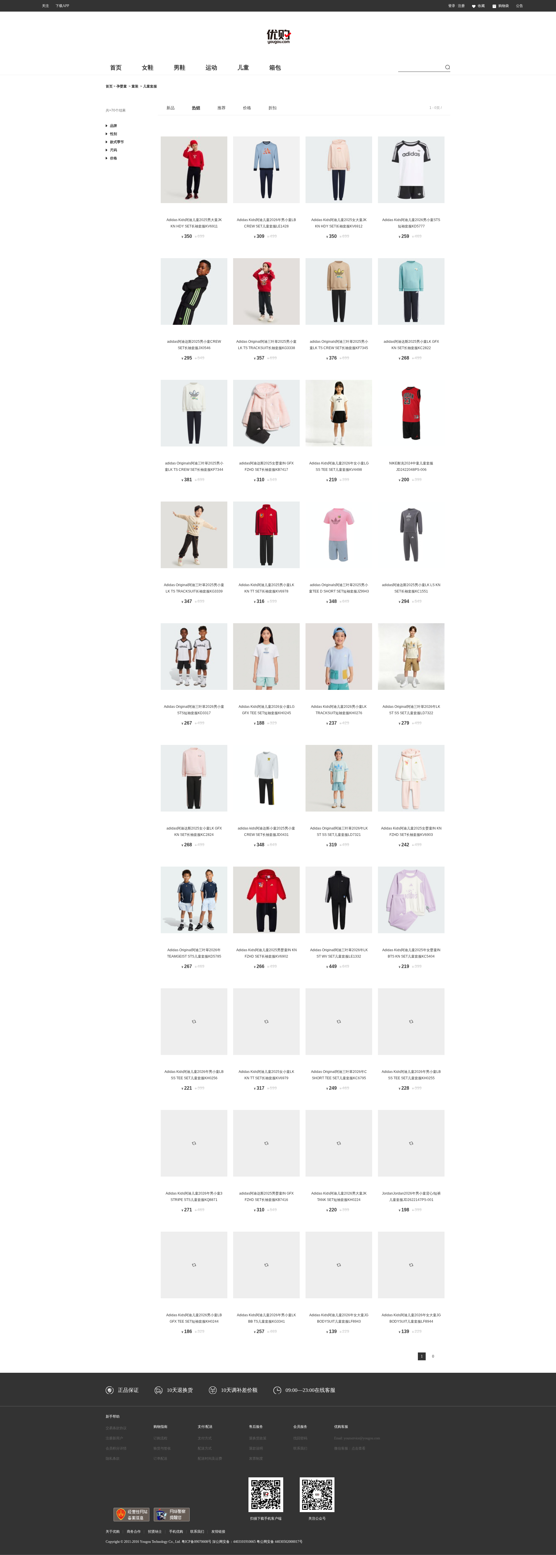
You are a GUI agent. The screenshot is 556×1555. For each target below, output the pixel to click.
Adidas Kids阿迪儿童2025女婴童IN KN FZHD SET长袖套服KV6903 (411, 831)
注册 (461, 6)
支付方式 (205, 1438)
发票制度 (256, 1458)
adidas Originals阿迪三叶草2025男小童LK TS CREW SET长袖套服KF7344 (194, 466)
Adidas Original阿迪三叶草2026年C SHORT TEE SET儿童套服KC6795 (339, 1075)
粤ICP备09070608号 (196, 1542)
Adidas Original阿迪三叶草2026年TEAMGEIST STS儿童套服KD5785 (194, 953)
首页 (116, 67)
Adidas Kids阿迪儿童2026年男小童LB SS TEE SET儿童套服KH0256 (194, 1075)
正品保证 (128, 1390)
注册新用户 (114, 1438)
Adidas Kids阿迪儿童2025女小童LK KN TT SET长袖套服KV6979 (266, 1075)
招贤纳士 (155, 1532)
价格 (247, 107)
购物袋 (503, 6)
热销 (196, 107)
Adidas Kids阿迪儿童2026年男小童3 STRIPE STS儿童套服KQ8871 (194, 1196)
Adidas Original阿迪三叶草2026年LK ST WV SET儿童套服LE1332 (339, 953)
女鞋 (147, 67)
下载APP (62, 6)
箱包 (275, 67)
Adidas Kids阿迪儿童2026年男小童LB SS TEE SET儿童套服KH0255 (411, 1075)
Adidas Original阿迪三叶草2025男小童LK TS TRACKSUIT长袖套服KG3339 (194, 588)
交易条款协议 (116, 1428)
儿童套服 (150, 86)
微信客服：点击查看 (349, 1448)
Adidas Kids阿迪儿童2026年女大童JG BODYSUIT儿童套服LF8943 (338, 1318)
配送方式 (205, 1448)
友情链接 (218, 1532)
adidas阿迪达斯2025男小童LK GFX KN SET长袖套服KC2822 (411, 345)
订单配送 (160, 1458)
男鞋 (179, 67)
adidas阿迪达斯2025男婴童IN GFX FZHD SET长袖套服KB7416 (266, 1196)
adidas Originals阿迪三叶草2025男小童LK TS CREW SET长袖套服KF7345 (339, 345)
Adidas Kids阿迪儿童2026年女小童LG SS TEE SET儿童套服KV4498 (339, 466)
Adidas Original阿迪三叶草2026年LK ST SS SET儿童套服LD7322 (411, 710)
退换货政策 (257, 1438)
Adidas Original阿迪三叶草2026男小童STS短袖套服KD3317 (194, 710)
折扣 (272, 107)
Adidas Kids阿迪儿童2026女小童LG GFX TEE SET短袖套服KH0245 (267, 710)
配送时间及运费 (210, 1458)
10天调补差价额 (239, 1390)
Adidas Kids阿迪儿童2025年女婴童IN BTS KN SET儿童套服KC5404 (411, 953)
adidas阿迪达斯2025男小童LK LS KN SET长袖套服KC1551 (411, 588)
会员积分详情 (116, 1448)
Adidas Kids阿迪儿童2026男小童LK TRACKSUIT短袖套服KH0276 (339, 710)
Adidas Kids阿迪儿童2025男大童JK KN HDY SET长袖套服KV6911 (194, 223)
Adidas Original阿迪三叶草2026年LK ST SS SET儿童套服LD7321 (339, 831)
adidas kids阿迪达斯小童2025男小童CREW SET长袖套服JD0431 (266, 831)
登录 (451, 6)
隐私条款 (113, 1458)
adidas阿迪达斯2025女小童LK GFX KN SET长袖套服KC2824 (194, 831)
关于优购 (113, 1532)
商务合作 (134, 1532)
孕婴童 (121, 86)
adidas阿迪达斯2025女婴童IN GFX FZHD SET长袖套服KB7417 (266, 466)
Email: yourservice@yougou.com (357, 1438)
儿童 (243, 67)
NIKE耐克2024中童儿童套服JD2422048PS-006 (411, 466)
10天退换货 (180, 1390)
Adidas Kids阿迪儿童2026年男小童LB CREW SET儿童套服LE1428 (266, 223)
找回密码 (300, 1438)
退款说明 (256, 1448)
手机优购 (176, 1532)
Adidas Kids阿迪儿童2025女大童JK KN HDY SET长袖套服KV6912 (339, 223)
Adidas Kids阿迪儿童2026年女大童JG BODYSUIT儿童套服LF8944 (411, 1318)
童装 (134, 86)
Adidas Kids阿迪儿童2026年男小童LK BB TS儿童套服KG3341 (266, 1318)
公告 (519, 6)
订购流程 (160, 1438)
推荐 (221, 107)
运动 (211, 67)
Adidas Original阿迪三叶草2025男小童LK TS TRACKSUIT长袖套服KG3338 (266, 345)
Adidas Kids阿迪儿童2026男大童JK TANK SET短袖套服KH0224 (339, 1196)
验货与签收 (162, 1448)
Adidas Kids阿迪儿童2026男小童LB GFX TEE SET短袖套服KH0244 (194, 1318)
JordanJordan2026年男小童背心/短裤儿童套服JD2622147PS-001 (411, 1196)
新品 (171, 107)
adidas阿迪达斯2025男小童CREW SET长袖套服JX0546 (194, 345)
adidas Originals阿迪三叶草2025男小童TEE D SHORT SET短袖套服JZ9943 (339, 588)
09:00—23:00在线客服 (310, 1390)
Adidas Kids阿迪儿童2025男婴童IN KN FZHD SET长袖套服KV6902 (266, 953)
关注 (45, 6)
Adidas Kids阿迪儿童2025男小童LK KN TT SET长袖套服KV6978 (266, 588)
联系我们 (300, 1448)
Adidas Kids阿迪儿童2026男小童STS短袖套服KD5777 (411, 223)
